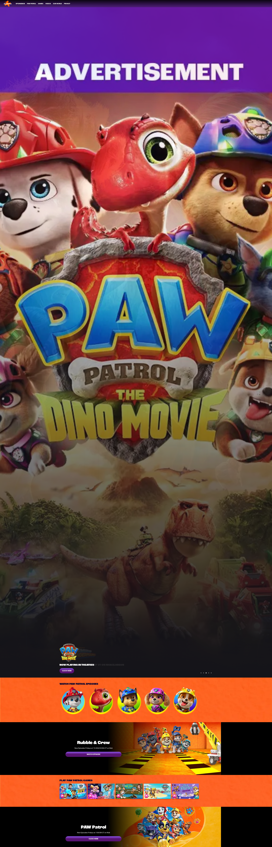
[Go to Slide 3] (206, 672)
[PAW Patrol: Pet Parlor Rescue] (185, 791)
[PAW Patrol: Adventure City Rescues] (73, 791)
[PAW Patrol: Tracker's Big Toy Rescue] (129, 791)
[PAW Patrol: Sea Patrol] (157, 791)
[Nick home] (8, 4)
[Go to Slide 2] (203, 672)
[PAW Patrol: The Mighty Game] (101, 791)
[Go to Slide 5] (211, 672)
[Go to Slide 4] (208, 672)
